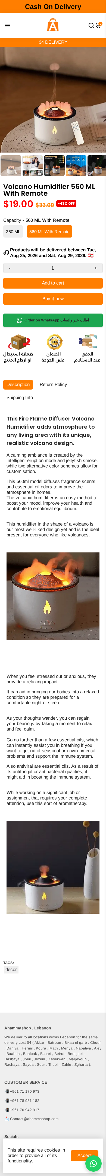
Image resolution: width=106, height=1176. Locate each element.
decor (11, 969)
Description (18, 384)
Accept (84, 1155)
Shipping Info (20, 397)
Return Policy (53, 384)
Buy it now (53, 298)
